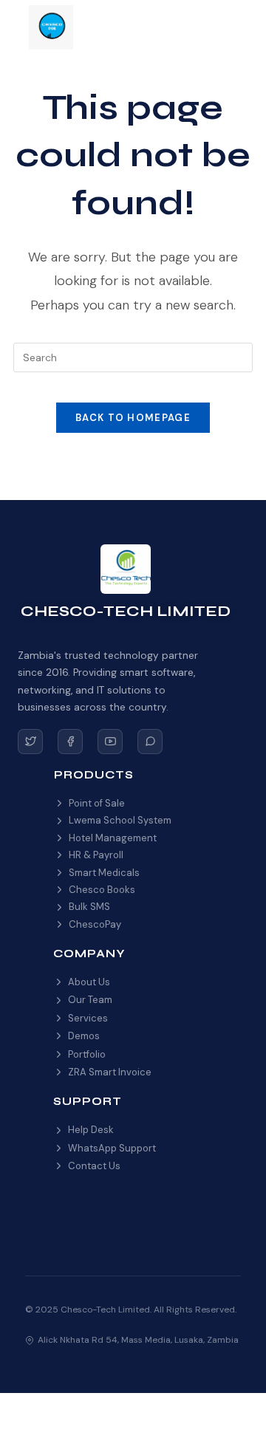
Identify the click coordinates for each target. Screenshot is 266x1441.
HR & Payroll (96, 855)
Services (88, 1018)
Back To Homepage (133, 417)
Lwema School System (120, 820)
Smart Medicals (104, 872)
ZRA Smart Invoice (109, 1072)
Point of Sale (97, 803)
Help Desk (91, 1129)
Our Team (90, 999)
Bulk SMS (89, 906)
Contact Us (94, 1166)
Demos (84, 1036)
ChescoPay (95, 924)
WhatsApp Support (112, 1148)
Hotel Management (113, 838)
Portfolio (87, 1054)
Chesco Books (102, 889)
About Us (89, 982)
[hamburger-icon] (220, 27)
